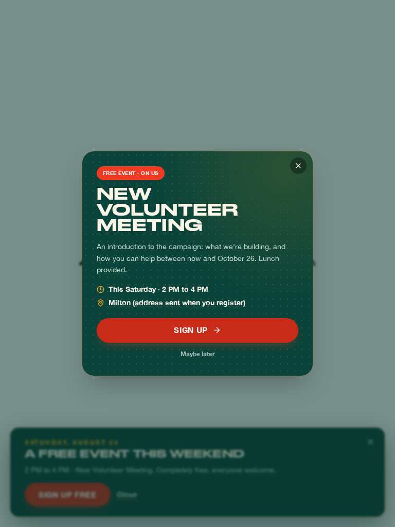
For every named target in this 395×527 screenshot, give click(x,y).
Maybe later (198, 354)
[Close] (298, 165)
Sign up (190, 330)
